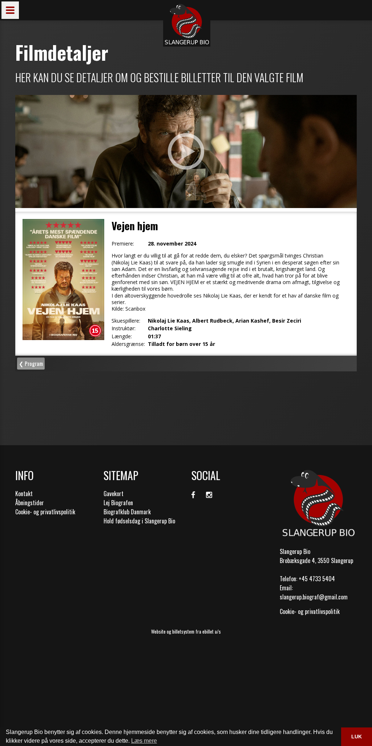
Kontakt (24, 493)
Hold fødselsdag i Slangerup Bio (139, 520)
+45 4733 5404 (317, 578)
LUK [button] (356, 736)
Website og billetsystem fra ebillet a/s (186, 631)
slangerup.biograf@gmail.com (314, 597)
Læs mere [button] (144, 741)
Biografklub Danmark (127, 511)
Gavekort (114, 493)
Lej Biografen (118, 502)
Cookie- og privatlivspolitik (45, 511)
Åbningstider (29, 502)
